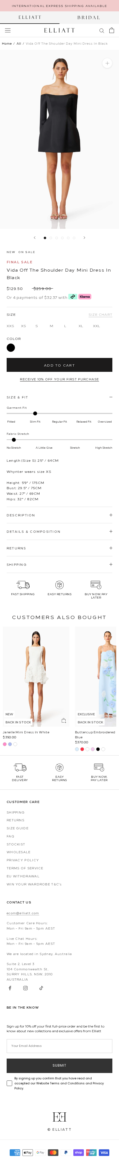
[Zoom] (107, 63)
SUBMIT (59, 1066)
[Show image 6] (74, 238)
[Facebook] (10, 988)
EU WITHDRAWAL (23, 876)
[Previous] (34, 237)
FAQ (10, 836)
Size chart (100, 314)
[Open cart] (111, 30)
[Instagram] (25, 988)
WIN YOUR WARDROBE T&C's (34, 884)
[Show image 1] (45, 238)
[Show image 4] (62, 238)
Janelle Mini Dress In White (26, 732)
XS (23, 325)
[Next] (84, 237)
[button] (23, 590)
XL (81, 325)
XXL (96, 325)
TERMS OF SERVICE (25, 868)
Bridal (89, 17)
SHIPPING (17, 564)
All (19, 43)
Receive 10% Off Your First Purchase (59, 379)
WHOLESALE (19, 852)
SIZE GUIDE (18, 828)
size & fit (17, 397)
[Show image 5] (68, 238)
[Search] (101, 30)
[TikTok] (41, 988)
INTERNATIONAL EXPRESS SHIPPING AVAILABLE (59, 5)
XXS (10, 325)
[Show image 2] (51, 238)
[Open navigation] (8, 30)
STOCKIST (16, 844)
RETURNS (16, 548)
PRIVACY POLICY (23, 860)
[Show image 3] (56, 238)
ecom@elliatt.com (23, 913)
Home (7, 43)
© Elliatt (59, 1129)
